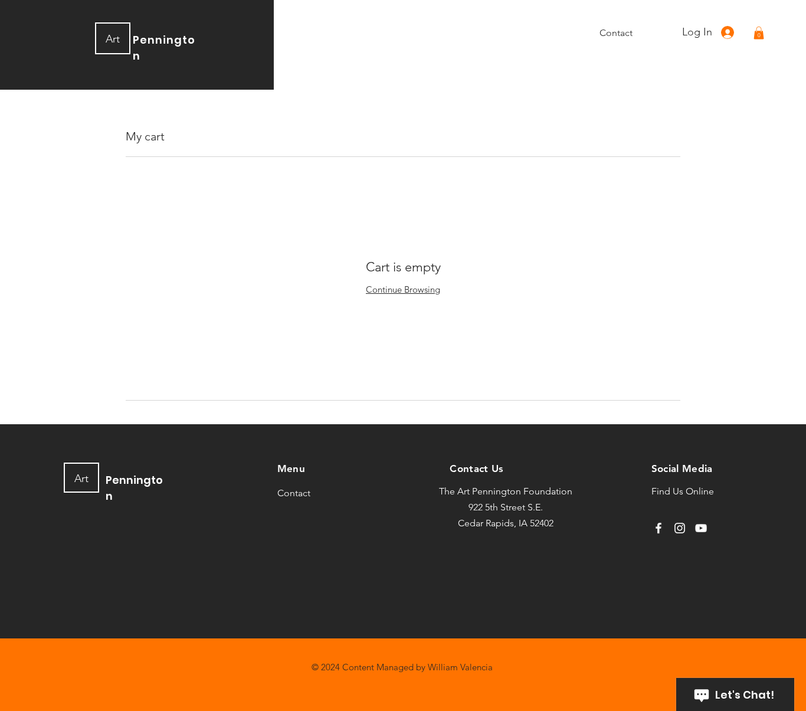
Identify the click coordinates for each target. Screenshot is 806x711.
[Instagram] (680, 528)
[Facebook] (658, 528)
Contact (293, 493)
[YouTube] (701, 528)
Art (113, 38)
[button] (758, 33)
